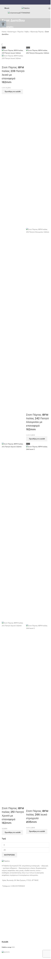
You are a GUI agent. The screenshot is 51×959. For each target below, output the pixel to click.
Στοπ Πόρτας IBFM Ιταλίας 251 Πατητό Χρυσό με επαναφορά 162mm (13, 815)
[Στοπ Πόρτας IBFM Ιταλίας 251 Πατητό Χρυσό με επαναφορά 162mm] (13, 532)
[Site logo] (26, 8)
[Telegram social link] (29, 2)
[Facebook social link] (20, 2)
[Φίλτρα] (3, 956)
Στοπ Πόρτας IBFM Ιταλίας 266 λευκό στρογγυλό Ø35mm (37, 816)
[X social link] (24, 2)
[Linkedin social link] (27, 2)
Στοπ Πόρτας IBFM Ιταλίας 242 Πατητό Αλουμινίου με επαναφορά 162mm (37, 422)
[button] (12, 91)
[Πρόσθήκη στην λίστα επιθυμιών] (11, 63)
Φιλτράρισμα (9, 855)
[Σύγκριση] (5, 63)
